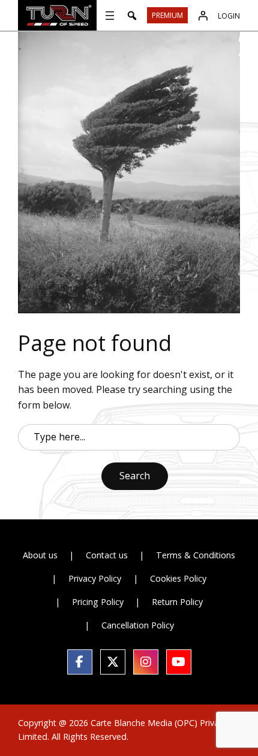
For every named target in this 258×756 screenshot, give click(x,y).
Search (134, 475)
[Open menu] (110, 15)
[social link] (79, 662)
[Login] (203, 16)
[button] (132, 16)
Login (229, 16)
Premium (167, 15)
